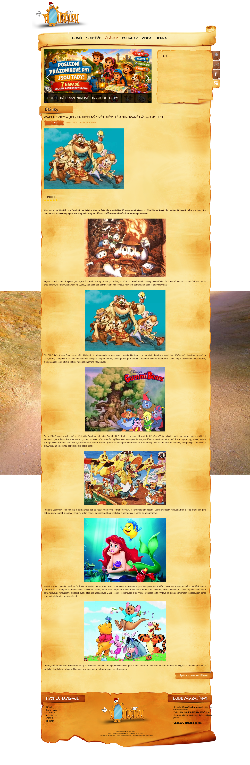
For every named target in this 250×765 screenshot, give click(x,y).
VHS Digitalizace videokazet (118, 733)
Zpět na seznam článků (194, 675)
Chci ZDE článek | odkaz (187, 722)
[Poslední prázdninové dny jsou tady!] (98, 76)
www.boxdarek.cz (180, 710)
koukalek (128, 731)
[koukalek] (60, 15)
